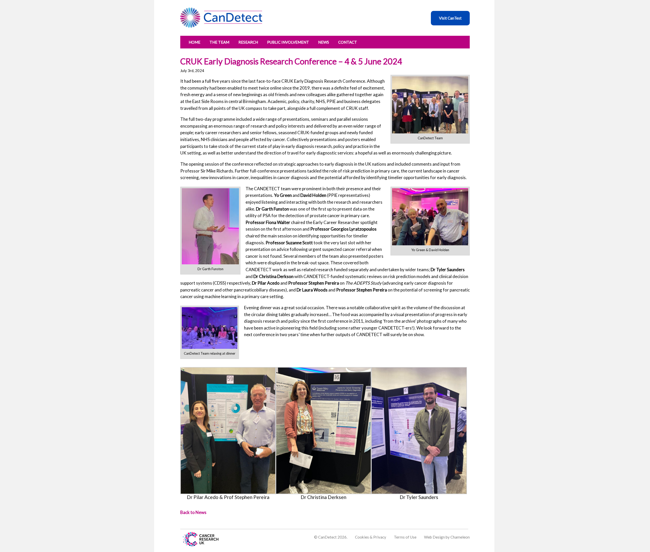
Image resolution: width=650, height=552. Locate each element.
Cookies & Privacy (370, 537)
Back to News (193, 512)
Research (248, 42)
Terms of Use (405, 537)
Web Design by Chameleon (447, 537)
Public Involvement (288, 42)
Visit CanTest (450, 18)
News (323, 42)
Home (194, 42)
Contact (347, 42)
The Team (219, 42)
